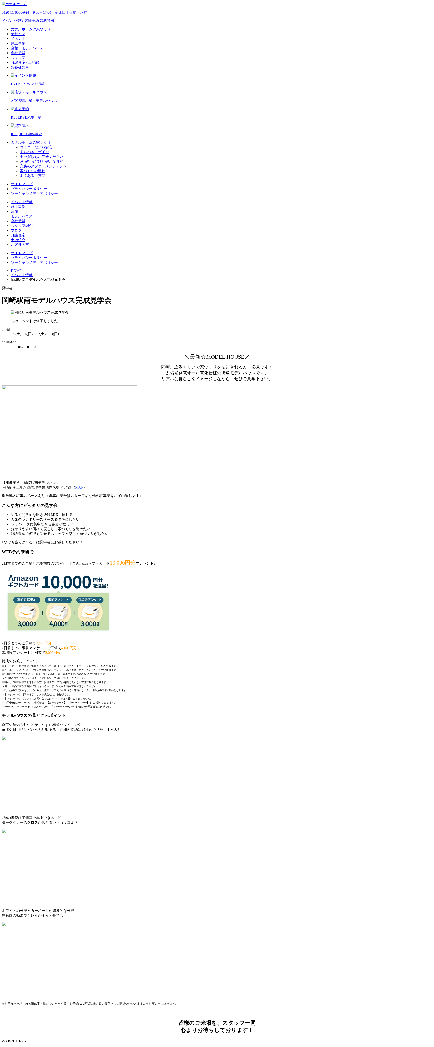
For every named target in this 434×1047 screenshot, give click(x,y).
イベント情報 (22, 275)
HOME (16, 271)
